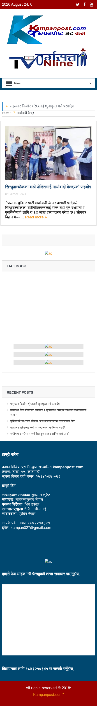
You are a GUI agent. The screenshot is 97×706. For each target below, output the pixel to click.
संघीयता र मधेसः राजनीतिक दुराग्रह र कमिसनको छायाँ (39, 433)
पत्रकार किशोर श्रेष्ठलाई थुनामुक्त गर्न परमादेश (42, 106)
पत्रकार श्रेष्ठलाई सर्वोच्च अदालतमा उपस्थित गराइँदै (37, 427)
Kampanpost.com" (48, 695)
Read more (35, 217)
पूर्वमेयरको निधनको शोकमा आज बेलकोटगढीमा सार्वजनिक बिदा (42, 421)
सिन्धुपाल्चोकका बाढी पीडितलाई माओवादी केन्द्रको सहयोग (48, 186)
